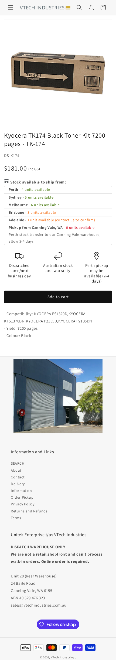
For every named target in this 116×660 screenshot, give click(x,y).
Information (21, 490)
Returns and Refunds (29, 511)
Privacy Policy (22, 504)
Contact (18, 477)
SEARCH (18, 463)
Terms (16, 517)
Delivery (18, 483)
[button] (11, 7)
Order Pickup (22, 497)
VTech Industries (62, 657)
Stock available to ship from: (38, 182)
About (16, 470)
